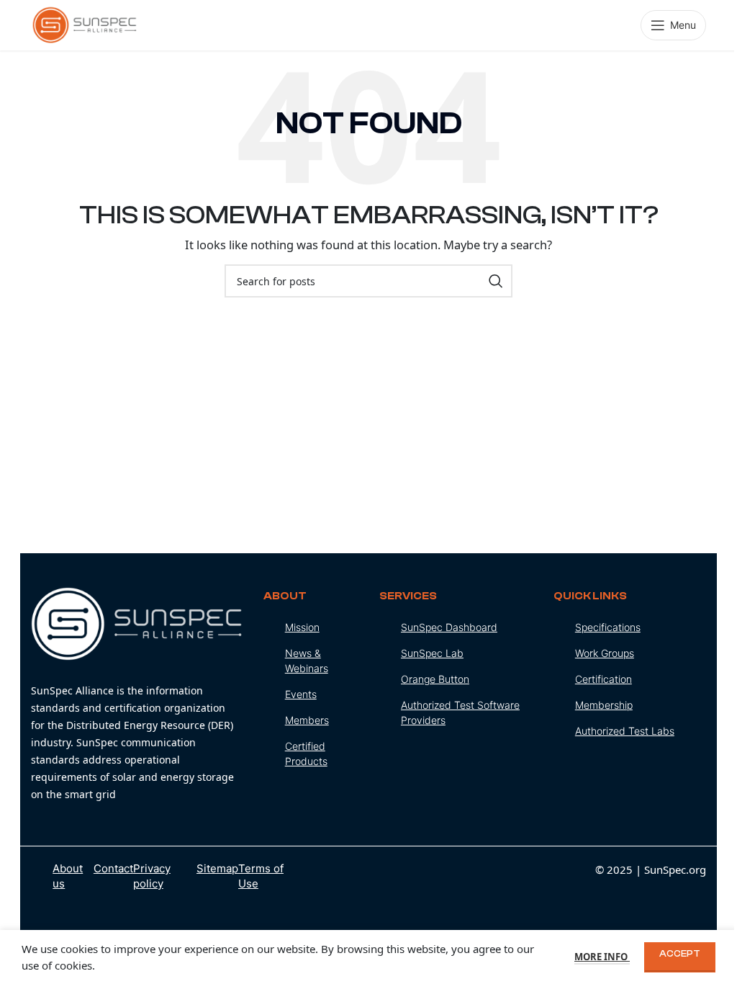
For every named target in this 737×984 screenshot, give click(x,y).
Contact (113, 868)
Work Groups (604, 653)
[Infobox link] (136, 695)
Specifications (608, 627)
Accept (679, 953)
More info (602, 956)
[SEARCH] (495, 281)
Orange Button (435, 679)
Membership (604, 705)
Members (307, 720)
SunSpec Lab (432, 653)
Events (301, 694)
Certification (603, 679)
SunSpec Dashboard (449, 627)
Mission (302, 627)
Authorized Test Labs (624, 731)
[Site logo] (85, 24)
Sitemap (217, 868)
